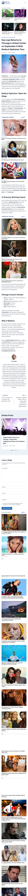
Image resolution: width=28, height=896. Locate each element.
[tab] (11, 450)
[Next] (24, 433)
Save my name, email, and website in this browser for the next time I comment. (13, 504)
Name (4, 487)
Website (4, 499)
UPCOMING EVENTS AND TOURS (8, 37)
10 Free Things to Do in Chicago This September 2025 (7, 398)
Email (4, 493)
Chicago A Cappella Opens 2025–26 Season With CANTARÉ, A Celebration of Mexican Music (21, 401)
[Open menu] (25, 3)
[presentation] (14, 426)
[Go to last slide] (4, 433)
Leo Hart (5, 52)
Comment (5, 468)
